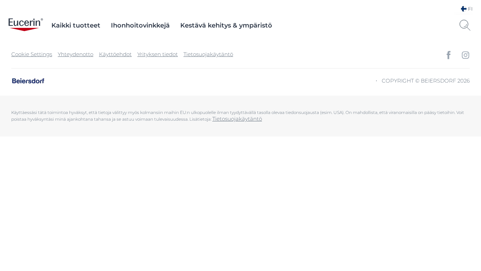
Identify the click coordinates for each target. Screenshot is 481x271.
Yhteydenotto (75, 54)
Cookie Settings (31, 54)
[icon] (448, 55)
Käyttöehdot (115, 54)
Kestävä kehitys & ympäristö (226, 25)
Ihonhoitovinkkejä (140, 25)
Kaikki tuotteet (75, 25)
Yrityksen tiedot (157, 54)
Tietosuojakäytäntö (208, 54)
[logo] (25, 25)
